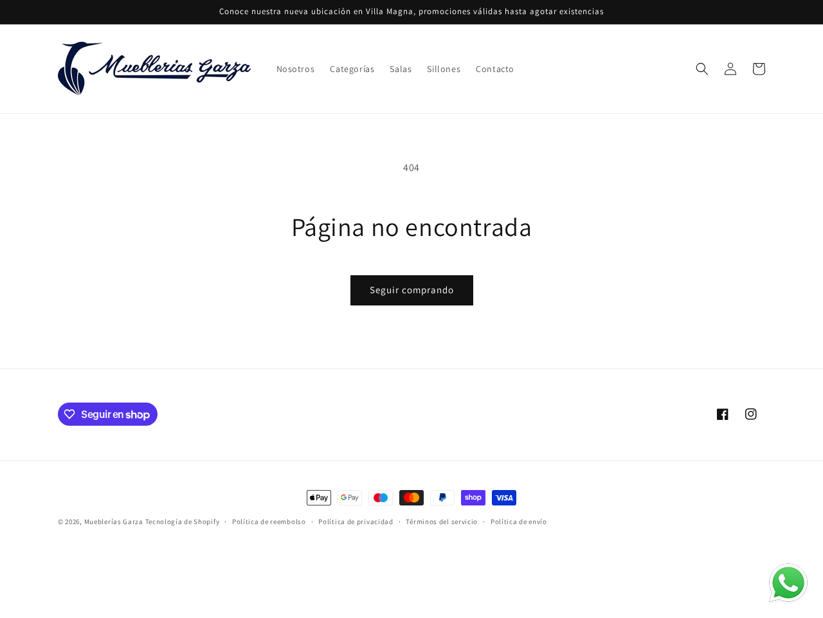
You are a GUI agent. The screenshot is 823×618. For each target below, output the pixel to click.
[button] (702, 69)
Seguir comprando (412, 290)
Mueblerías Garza (113, 521)
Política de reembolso (269, 521)
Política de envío (519, 521)
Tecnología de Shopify (182, 521)
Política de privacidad (355, 521)
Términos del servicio (442, 521)
